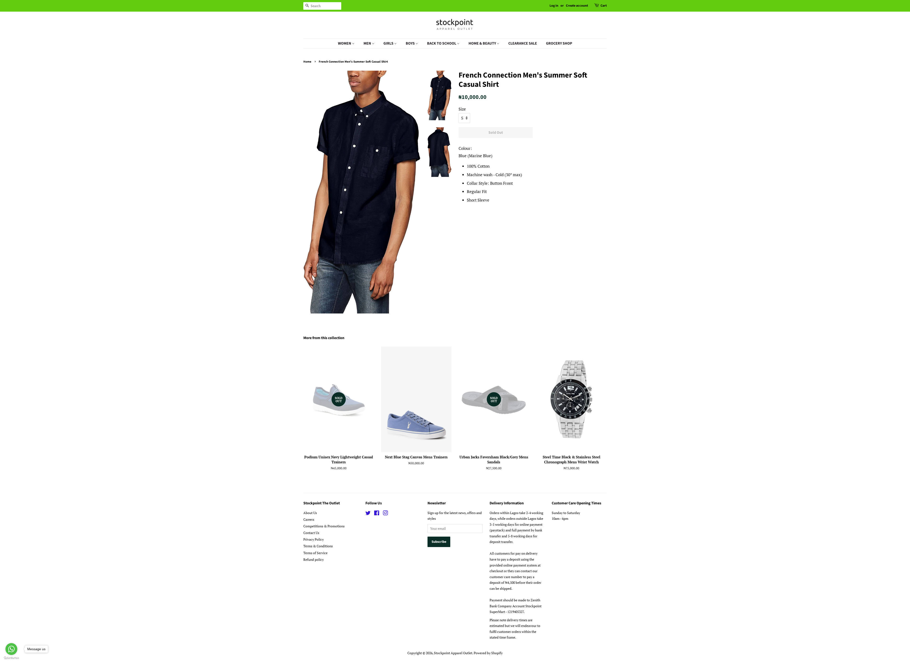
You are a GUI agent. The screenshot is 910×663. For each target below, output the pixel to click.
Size (462, 109)
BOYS (410, 43)
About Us (310, 513)
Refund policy (313, 559)
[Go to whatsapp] (11, 649)
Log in (554, 5)
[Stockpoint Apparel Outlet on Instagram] (385, 513)
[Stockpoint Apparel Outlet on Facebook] (376, 513)
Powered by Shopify (488, 653)
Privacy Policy (313, 539)
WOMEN (345, 43)
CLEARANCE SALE (522, 43)
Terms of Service (315, 553)
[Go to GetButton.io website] (11, 658)
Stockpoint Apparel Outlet (453, 653)
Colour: (465, 148)
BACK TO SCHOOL (442, 43)
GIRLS (388, 43)
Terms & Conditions (318, 546)
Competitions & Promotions (324, 526)
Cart (604, 5)
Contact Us (311, 532)
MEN (368, 43)
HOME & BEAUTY (483, 43)
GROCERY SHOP (559, 43)
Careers (308, 519)
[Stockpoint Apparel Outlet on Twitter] (368, 513)
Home (307, 62)
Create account (577, 5)
